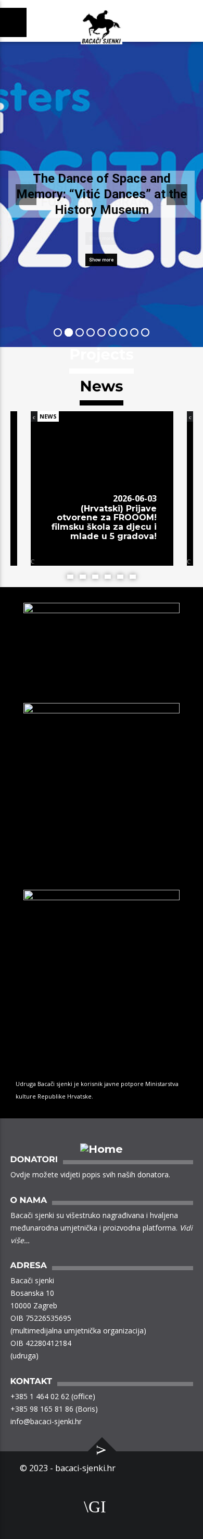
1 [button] (70, 577)
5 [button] (120, 577)
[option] (102, 499)
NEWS (48, 416)
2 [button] (83, 577)
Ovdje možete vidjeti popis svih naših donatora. (90, 1174)
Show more (101, 260)
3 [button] (95, 577)
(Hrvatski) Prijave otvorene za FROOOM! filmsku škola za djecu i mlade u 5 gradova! (104, 522)
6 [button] (133, 577)
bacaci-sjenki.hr (85, 1468)
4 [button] (108, 577)
